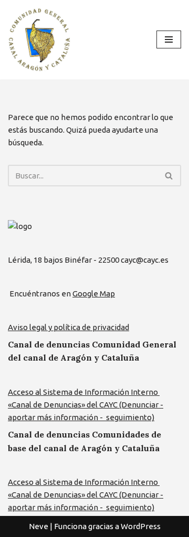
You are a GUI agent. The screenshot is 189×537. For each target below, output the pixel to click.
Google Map (93, 293)
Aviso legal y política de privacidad (68, 327)
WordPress (141, 526)
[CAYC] (39, 39)
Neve (38, 526)
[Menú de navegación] (168, 39)
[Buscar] (169, 175)
